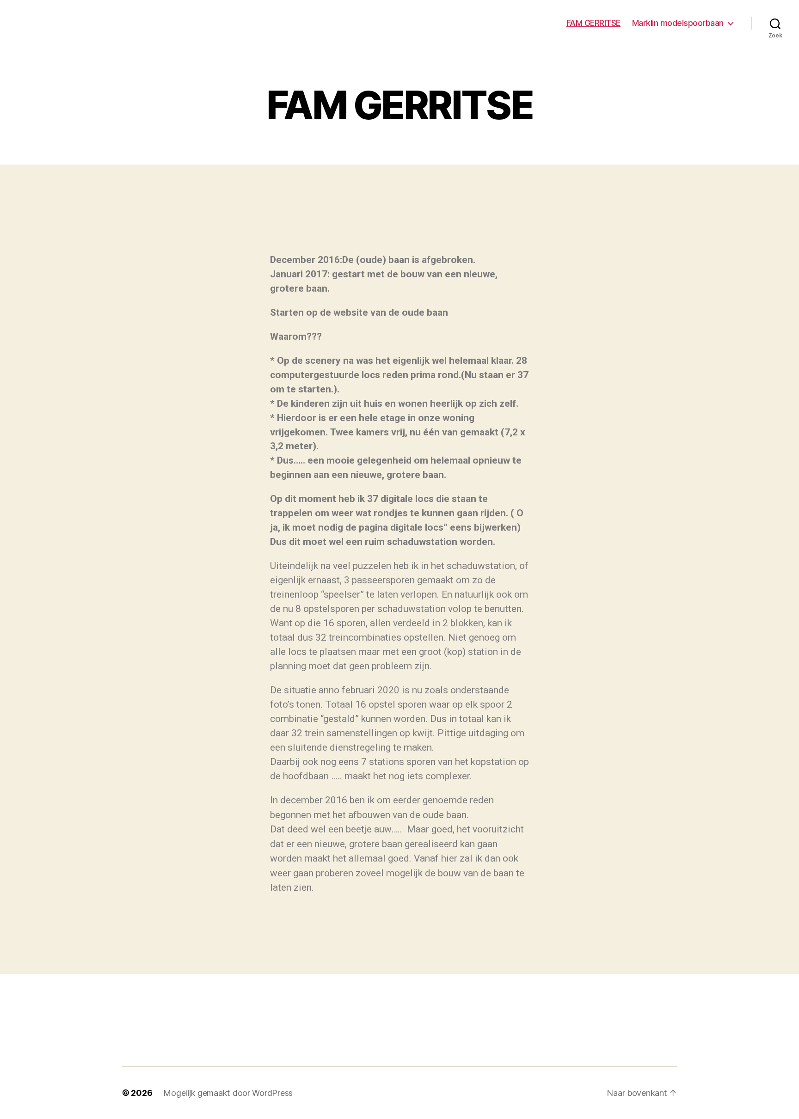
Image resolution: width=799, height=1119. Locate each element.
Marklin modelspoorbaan (678, 23)
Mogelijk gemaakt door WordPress (228, 1093)
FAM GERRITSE (593, 23)
